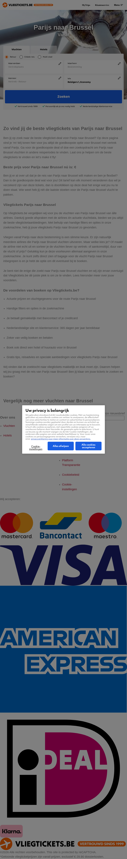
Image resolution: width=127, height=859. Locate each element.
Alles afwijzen (61, 446)
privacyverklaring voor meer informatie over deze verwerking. (61, 438)
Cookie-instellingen (35, 447)
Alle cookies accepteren (88, 446)
